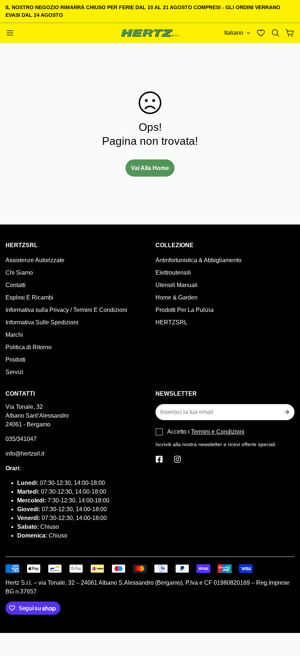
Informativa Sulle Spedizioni (41, 322)
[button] (275, 33)
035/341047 (21, 439)
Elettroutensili (173, 272)
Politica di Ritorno (28, 347)
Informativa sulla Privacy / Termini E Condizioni (66, 310)
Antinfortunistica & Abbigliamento (198, 260)
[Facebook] (159, 459)
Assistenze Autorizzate (34, 260)
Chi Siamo (19, 272)
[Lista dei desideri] (260, 33)
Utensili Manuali (176, 285)
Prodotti (15, 360)
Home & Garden (176, 297)
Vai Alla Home (150, 168)
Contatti (15, 285)
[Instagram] (177, 459)
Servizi (14, 372)
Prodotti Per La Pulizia (184, 310)
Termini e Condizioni (217, 432)
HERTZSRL (171, 322)
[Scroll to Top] (285, 616)
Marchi (14, 335)
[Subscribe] (286, 412)
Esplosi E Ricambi (29, 297)
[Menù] (9, 33)
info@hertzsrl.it (24, 453)
